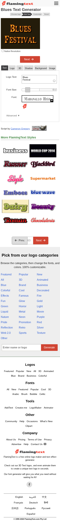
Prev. (22, 240)
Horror (22, 306)
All (2, 279)
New (39, 274)
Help (22, 421)
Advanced (11, 115)
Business (42, 285)
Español (31, 514)
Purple (41, 317)
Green (4, 306)
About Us (11, 439)
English (19, 497)
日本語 (15, 508)
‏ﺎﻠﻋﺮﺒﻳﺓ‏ (32, 497)
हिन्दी (46, 502)
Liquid (4, 311)
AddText (8, 407)
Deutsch (33, 502)
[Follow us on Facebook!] (29, 484)
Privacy (48, 439)
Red (39, 322)
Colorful (5, 290)
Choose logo (16, 14)
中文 (44, 497)
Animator (48, 407)
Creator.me (21, 407)
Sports (22, 332)
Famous (23, 295)
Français (18, 502)
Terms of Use (35, 439)
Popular (23, 274)
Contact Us (36, 444)
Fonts (30, 383)
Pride (4, 322)
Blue (3, 285)
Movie (40, 311)
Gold (39, 301)
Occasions (32, 421)
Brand (22, 285)
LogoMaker (36, 407)
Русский (46, 508)
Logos (30, 364)
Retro (22, 327)
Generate (49, 347)
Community (11, 421)
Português (30, 508)
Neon (22, 317)
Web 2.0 (6, 332)
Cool (21, 290)
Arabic (15, 394)
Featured (6, 274)
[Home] (17, 3)
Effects (5, 295)
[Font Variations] (24, 109)
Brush (24, 394)
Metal (22, 311)
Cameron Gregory (20, 128)
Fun (3, 301)
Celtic (42, 394)
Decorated (43, 290)
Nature (5, 317)
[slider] (27, 89)
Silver (40, 327)
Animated (42, 279)
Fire (39, 295)
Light (40, 306)
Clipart (29, 426)
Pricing (21, 439)
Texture (41, 332)
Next (27, 59)
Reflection (7, 327)
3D (20, 279)
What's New (46, 421)
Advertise (16, 444)
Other (4, 338)
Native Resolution (12, 51)
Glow (22, 301)
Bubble (33, 394)
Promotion (25, 322)
